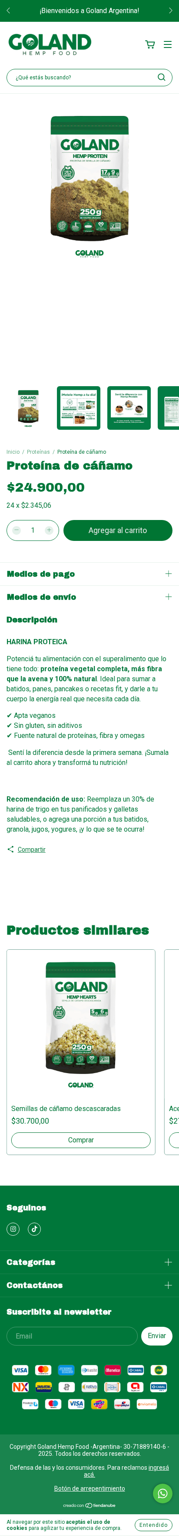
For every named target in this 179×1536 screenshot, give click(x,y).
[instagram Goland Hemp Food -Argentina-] (13, 1229)
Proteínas (38, 452)
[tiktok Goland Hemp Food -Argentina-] (34, 1229)
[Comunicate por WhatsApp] (162, 1493)
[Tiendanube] (90, 1506)
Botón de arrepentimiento (89, 1488)
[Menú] (167, 45)
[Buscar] (161, 77)
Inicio (13, 452)
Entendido (153, 1525)
